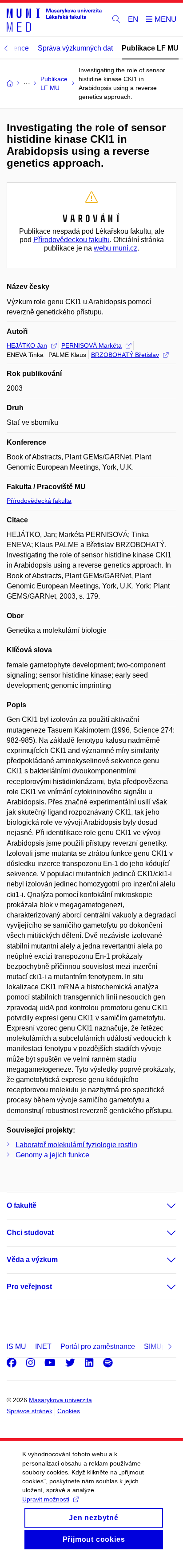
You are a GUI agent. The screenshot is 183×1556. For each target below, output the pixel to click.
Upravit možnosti (45, 1499)
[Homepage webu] (54, 20)
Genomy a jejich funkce (52, 1155)
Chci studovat (30, 1232)
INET (43, 1346)
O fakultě (21, 1205)
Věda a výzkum (32, 1259)
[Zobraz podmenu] (162, 1205)
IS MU (16, 1346)
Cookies (68, 1411)
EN (133, 19)
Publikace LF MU (150, 48)
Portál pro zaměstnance (97, 1346)
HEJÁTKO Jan (27, 345)
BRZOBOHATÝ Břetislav (125, 354)
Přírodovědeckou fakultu (71, 239)
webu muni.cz (115, 248)
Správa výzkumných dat (75, 48)
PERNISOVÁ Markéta (91, 345)
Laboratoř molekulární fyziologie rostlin (76, 1144)
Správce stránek (29, 1411)
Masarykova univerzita (60, 1399)
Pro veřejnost (29, 1286)
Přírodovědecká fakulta (39, 500)
